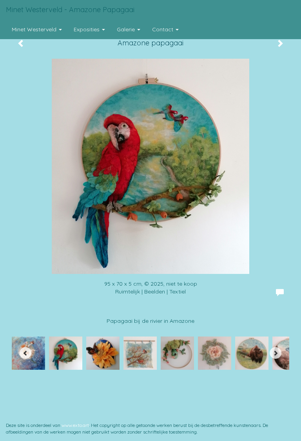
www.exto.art (75, 425)
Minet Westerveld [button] (35, 29)
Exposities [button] (87, 29)
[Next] (275, 353)
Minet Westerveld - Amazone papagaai (70, 9)
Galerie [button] (126, 29)
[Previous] (25, 353)
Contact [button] (163, 29)
